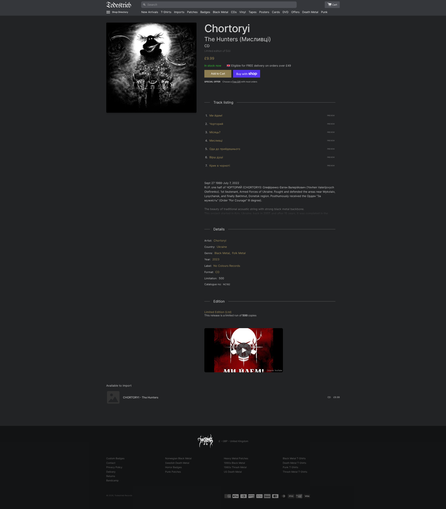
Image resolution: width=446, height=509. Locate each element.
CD (217, 272)
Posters (264, 12)
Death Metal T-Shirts (294, 462)
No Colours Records (226, 265)
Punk (324, 12)
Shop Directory (120, 12)
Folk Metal (239, 253)
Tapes (252, 12)
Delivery (111, 471)
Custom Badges (115, 458)
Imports (179, 12)
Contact (110, 462)
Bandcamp (112, 480)
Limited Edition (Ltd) (218, 312)
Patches (192, 12)
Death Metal (310, 12)
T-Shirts (166, 12)
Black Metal (220, 12)
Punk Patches (173, 471)
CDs (234, 12)
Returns (110, 476)
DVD (286, 12)
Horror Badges (173, 467)
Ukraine (222, 247)
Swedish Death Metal (177, 462)
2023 (215, 259)
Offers (295, 12)
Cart (334, 4)
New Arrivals (149, 12)
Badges (205, 12)
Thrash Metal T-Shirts (295, 471)
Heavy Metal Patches (236, 458)
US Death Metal (233, 471)
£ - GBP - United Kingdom (233, 441)
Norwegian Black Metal (178, 458)
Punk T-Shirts (290, 467)
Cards (276, 12)
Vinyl (242, 12)
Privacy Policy (114, 467)
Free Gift (236, 81)
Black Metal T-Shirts (294, 458)
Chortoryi (220, 240)
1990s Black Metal (234, 462)
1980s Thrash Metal (235, 467)
